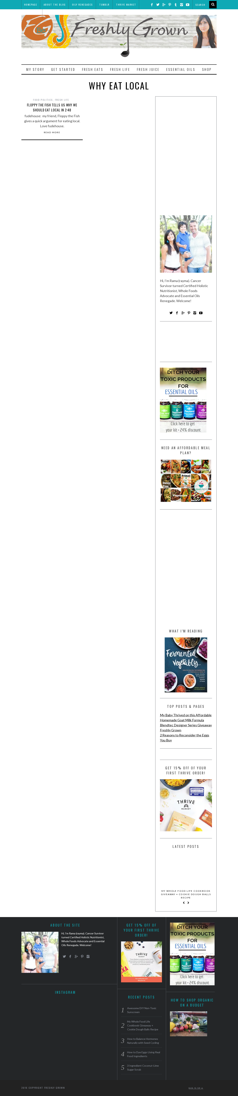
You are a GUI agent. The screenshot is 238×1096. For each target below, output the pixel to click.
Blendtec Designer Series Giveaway (186, 725)
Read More (52, 132)
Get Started (63, 69)
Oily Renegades (82, 4)
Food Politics (43, 99)
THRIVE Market (126, 4)
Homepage (30, 4)
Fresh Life (120, 69)
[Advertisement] (186, 157)
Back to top (195, 1088)
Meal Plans (31, 13)
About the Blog (55, 4)
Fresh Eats (92, 69)
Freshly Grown (170, 730)
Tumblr (104, 4)
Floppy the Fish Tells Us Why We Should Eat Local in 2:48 (52, 107)
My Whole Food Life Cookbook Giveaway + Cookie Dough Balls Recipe (186, 894)
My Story (35, 69)
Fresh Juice (148, 69)
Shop (207, 69)
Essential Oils (180, 69)
